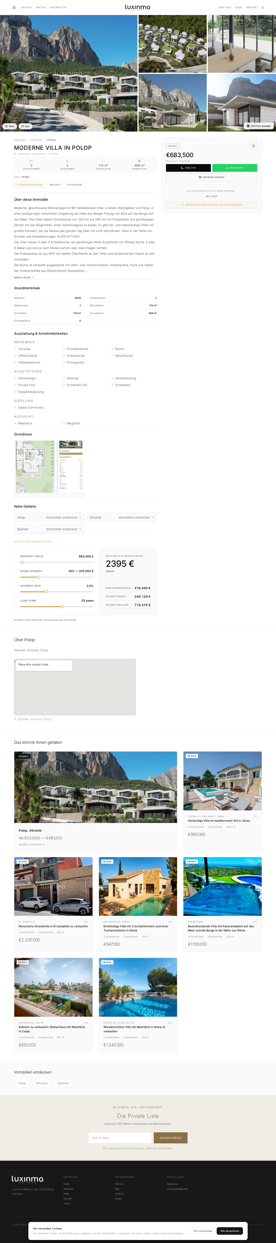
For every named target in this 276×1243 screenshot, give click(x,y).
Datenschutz (172, 1184)
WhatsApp (237, 168)
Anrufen (190, 168)
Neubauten (58, 7)
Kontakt (252, 7)
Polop (22, 1083)
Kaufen (27, 7)
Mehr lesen (22, 277)
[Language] (262, 7)
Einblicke (119, 1193)
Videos (66, 1203)
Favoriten (67, 1198)
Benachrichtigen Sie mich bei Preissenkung (214, 205)
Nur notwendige (203, 1231)
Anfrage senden (213, 177)
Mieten (41, 7)
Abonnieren (171, 1137)
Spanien (63, 1083)
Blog (239, 7)
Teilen (11, 126)
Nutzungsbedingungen (177, 1189)
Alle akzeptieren (229, 1231)
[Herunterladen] (253, 146)
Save (27, 126)
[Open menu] (14, 7)
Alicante (42, 1083)
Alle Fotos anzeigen (261, 126)
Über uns (224, 7)
